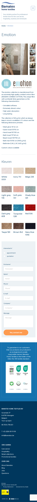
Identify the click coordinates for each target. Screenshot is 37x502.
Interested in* (8, 248)
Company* (7, 303)
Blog (3, 468)
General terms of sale (22, 486)
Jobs (3, 471)
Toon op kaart (7, 421)
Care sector (6, 449)
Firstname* (7, 264)
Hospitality (5, 451)
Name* (6, 274)
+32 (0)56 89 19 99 (9, 431)
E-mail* (6, 293)
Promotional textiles (9, 457)
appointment (11, 253)
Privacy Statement (8, 486)
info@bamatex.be (8, 435)
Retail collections (8, 454)
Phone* (6, 284)
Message (6, 313)
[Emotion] (15, 59)
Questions (5, 473)
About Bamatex (7, 465)
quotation (10, 256)
